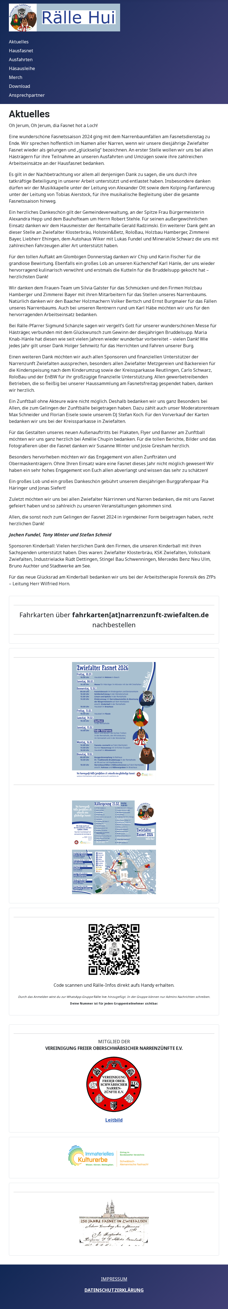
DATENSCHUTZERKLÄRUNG (114, 1290)
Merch (15, 77)
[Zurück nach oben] (218, 1299)
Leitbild (114, 1120)
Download (19, 86)
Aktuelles (19, 42)
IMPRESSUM (114, 1279)
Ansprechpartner (27, 95)
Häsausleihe (22, 68)
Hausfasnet (21, 51)
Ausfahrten (21, 59)
